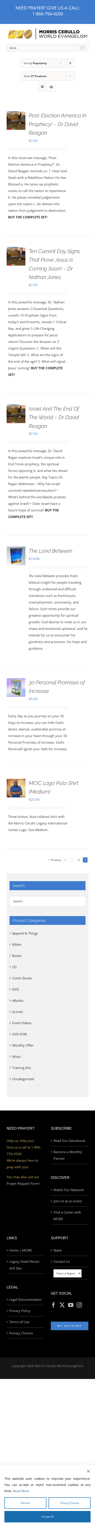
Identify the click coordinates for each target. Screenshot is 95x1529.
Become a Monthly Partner (67, 1155)
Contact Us (61, 1261)
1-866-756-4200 (47, 14)
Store (57, 1250)
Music (16, 1056)
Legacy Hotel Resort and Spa (24, 1264)
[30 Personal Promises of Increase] (16, 681)
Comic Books (22, 978)
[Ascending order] (70, 63)
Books (17, 955)
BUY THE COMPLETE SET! (27, 217)
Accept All (48, 1516)
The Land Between (50, 551)
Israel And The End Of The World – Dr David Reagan (54, 417)
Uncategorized (23, 1079)
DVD (15, 989)
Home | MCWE (20, 1250)
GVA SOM (19, 1034)
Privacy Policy (19, 1310)
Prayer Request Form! (23, 1183)
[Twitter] (62, 1305)
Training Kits (21, 1067)
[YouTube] (70, 1305)
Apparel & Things (25, 933)
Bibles (16, 944)
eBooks (17, 1000)
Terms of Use (19, 1322)
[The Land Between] (16, 550)
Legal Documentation (25, 1299)
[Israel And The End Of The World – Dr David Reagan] (16, 408)
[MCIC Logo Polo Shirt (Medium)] (16, 782)
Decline (25, 1503)
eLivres (17, 1011)
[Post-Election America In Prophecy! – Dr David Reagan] (16, 114)
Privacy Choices (21, 1333)
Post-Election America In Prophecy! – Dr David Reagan (57, 124)
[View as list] (51, 87)
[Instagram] (79, 1305)
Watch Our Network (68, 1190)
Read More (21, 1491)
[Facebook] (53, 1305)
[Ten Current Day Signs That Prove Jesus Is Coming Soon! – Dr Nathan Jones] (16, 250)
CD (14, 967)
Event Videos (22, 1023)
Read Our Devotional (69, 1140)
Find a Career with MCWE (67, 1215)
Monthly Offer (23, 1045)
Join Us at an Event (67, 1201)
